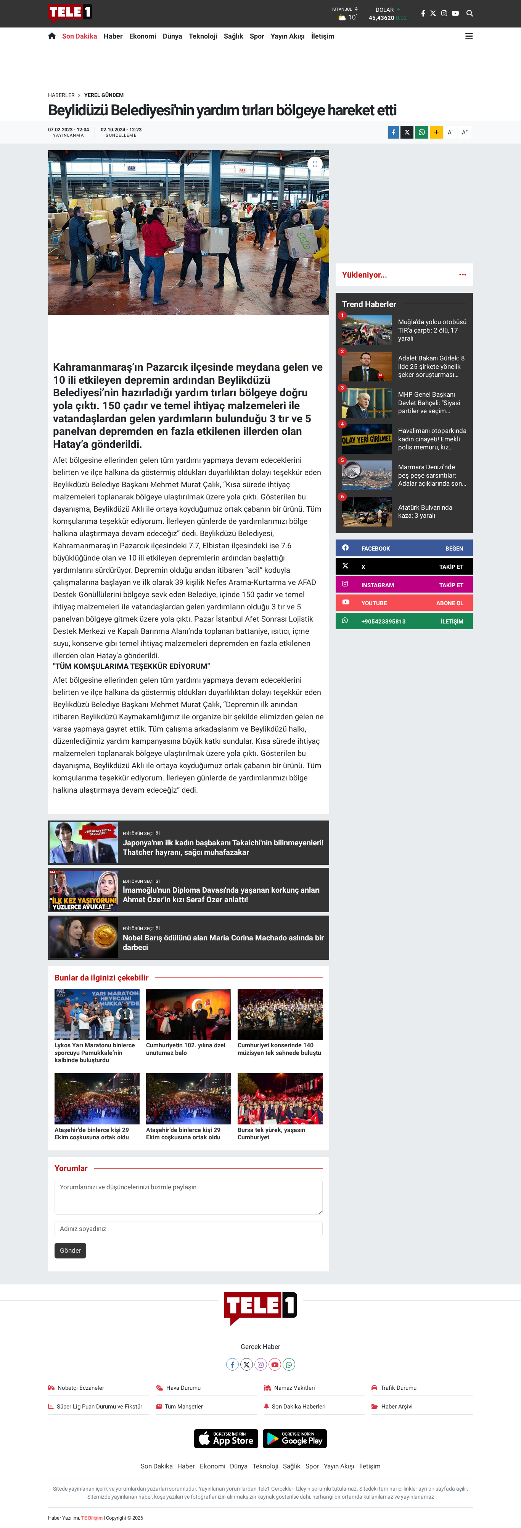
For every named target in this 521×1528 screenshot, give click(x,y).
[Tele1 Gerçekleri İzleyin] (70, 14)
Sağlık (233, 36)
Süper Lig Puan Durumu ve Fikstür (99, 1406)
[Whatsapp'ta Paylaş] (421, 132)
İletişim (322, 36)
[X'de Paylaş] (406, 132)
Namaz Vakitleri (294, 1387)
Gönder (70, 1250)
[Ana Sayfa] (53, 35)
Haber (113, 36)
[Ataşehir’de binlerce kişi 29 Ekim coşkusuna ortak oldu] (97, 1098)
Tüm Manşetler (184, 1406)
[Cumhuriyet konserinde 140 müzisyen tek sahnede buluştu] (280, 1014)
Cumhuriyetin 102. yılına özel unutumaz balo (185, 1049)
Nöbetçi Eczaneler (81, 1387)
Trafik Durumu (398, 1387)
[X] (246, 1364)
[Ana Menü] (469, 35)
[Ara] (469, 14)
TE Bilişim (92, 1518)
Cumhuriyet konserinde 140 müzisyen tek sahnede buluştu (279, 1049)
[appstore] (226, 1438)
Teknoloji (203, 36)
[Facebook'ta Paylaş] (393, 132)
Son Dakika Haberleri (299, 1406)
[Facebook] (232, 1364)
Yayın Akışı (288, 36)
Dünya (172, 36)
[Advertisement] (404, 203)
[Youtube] (275, 1364)
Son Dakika (79, 36)
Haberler (61, 95)
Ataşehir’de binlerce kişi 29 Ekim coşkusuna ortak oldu (92, 1133)
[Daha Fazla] (436, 132)
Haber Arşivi (397, 1406)
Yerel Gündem (104, 95)
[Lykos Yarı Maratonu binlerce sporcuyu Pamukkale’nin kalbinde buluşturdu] (97, 1014)
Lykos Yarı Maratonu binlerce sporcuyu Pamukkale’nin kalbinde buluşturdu (95, 1052)
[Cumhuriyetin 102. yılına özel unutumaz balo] (188, 1014)
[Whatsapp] (289, 1364)
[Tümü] (462, 274)
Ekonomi (142, 36)
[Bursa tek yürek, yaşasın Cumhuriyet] (280, 1098)
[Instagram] (260, 1364)
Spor (257, 36)
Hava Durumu (183, 1387)
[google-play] (295, 1438)
